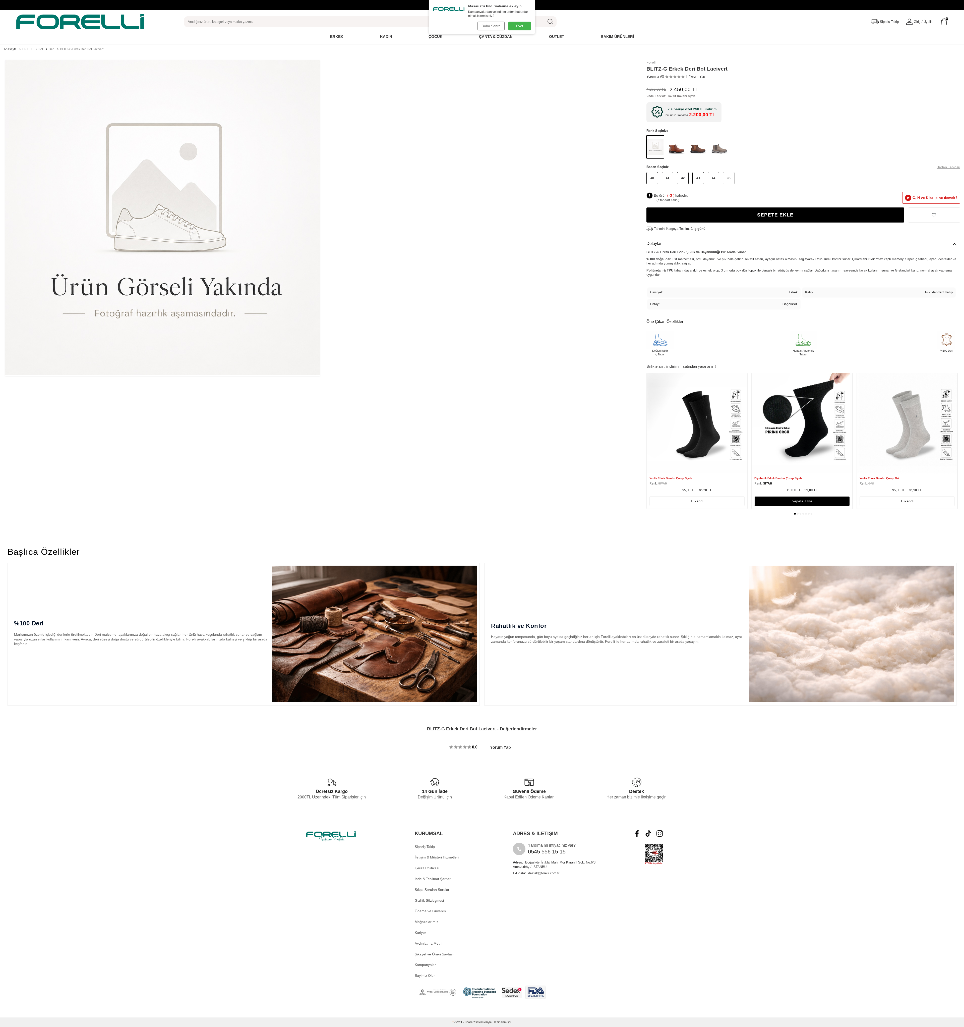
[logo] (80, 21)
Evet (519, 26)
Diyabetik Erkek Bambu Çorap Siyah (778, 478)
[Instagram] (659, 833)
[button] (795, 514)
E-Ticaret (467, 1022)
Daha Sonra (491, 26)
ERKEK (27, 49)
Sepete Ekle (775, 215)
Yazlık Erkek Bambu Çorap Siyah (670, 478)
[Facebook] (637, 833)
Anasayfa (10, 49)
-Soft (456, 1022)
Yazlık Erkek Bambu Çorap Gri (879, 478)
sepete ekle (802, 501)
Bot (40, 49)
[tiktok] (648, 833)
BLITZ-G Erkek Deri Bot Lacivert (81, 49)
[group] (162, 218)
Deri (51, 49)
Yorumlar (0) (655, 76)
